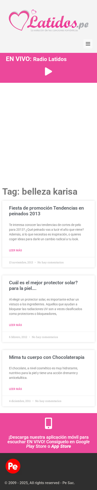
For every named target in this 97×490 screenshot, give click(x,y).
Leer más (15, 250)
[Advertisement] (48, 134)
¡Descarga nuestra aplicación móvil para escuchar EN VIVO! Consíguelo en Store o (48, 441)
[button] (87, 43)
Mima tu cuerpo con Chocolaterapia (46, 357)
